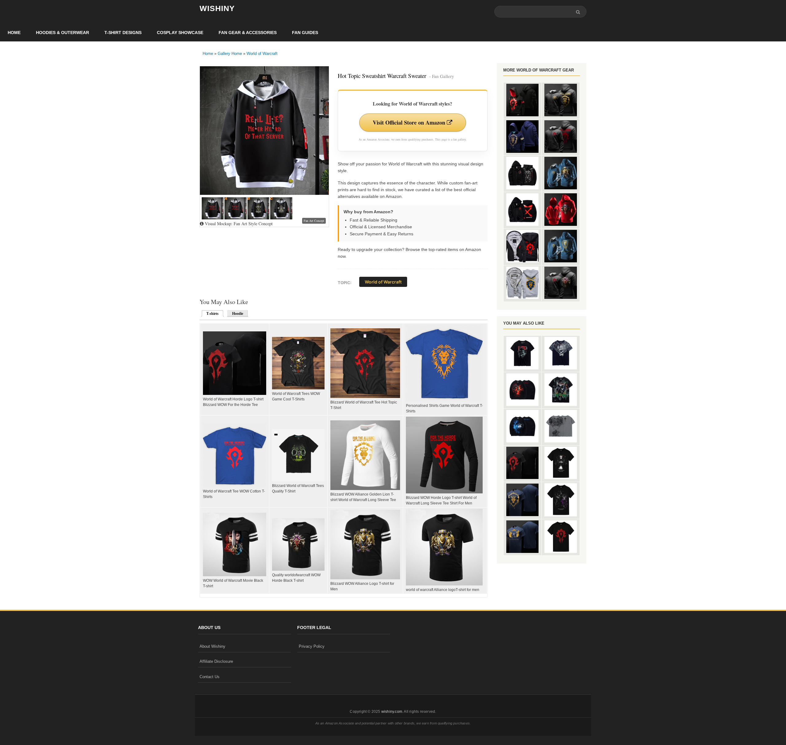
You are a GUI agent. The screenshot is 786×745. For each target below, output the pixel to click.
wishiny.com (391, 711)
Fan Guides (305, 32)
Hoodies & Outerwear (62, 32)
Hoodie (237, 313)
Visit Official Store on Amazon (410, 122)
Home (14, 32)
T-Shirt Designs (123, 32)
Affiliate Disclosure (216, 661)
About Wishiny (212, 646)
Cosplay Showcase (180, 32)
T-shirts (211, 313)
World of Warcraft (262, 53)
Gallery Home (230, 53)
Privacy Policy (312, 646)
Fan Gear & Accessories (248, 32)
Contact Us (210, 676)
